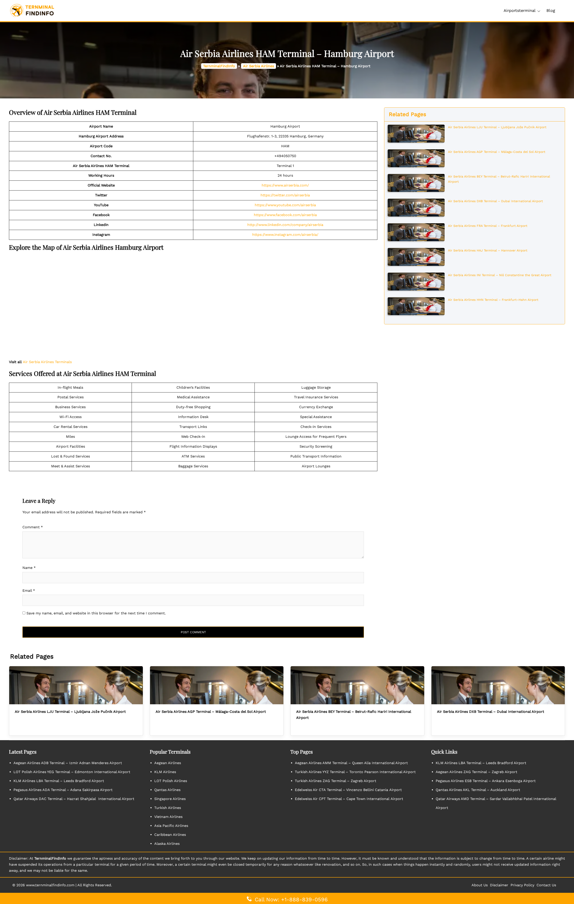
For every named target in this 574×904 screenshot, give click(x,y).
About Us (480, 885)
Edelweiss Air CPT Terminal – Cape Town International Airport (349, 799)
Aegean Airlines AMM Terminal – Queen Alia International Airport (351, 763)
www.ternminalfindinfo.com (50, 885)
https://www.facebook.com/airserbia (285, 215)
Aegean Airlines (167, 763)
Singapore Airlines (170, 799)
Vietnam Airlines (168, 817)
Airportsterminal (520, 10)
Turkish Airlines (167, 808)
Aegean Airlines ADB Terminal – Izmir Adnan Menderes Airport (67, 763)
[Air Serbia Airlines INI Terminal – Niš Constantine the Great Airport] (416, 281)
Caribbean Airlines (170, 834)
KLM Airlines (165, 772)
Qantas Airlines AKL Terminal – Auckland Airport (478, 790)
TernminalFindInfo (219, 66)
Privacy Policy (522, 885)
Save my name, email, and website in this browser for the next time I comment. (96, 613)
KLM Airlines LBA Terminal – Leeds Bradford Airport (58, 781)
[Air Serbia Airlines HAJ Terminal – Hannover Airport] (416, 256)
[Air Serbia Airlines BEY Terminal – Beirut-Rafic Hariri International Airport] (416, 182)
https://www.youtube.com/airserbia (285, 205)
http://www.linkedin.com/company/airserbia (285, 225)
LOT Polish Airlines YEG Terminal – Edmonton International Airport (71, 772)
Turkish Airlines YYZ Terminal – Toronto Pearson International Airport (355, 772)
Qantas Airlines (167, 790)
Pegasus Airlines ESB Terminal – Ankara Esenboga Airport (486, 781)
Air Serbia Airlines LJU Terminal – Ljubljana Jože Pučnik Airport (497, 127)
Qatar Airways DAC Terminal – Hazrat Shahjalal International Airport (73, 799)
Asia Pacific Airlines (171, 826)
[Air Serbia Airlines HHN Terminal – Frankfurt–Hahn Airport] (416, 306)
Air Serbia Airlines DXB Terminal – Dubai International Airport (495, 201)
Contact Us (546, 885)
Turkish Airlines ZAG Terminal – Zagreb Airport (335, 781)
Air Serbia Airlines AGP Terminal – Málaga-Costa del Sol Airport (496, 152)
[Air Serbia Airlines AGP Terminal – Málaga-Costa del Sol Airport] (416, 158)
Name (29, 568)
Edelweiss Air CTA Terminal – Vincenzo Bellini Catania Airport (348, 790)
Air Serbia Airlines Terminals (47, 362)
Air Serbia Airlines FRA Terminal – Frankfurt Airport (487, 226)
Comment (32, 527)
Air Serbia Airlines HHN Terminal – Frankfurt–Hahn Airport (493, 299)
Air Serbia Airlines (258, 66)
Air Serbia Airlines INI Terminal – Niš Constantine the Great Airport (499, 275)
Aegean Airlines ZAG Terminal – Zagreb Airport (476, 772)
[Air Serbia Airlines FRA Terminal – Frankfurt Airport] (416, 232)
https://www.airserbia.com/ (285, 185)
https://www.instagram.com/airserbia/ (285, 234)
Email (28, 590)
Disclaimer (499, 885)
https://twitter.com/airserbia (285, 195)
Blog (550, 10)
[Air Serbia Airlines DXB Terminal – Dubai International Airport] (416, 207)
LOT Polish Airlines (170, 781)
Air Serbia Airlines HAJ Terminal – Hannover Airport (487, 250)
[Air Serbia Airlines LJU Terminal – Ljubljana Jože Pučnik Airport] (416, 133)
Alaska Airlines (167, 843)
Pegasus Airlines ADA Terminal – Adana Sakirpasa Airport (63, 790)
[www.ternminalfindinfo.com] (32, 10)
